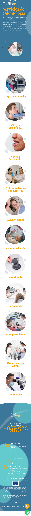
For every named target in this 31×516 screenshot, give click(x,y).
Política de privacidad (17, 501)
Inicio (3, 506)
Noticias (19, 506)
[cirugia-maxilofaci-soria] (15, 112)
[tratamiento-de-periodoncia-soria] (15, 293)
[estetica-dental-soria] (15, 206)
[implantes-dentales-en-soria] (15, 84)
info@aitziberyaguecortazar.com (18, 463)
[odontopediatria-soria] (15, 235)
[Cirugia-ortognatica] (15, 143)
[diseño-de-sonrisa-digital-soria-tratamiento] (15, 350)
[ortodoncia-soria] (15, 264)
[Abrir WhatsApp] (27, 512)
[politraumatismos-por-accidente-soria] (15, 175)
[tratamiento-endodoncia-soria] (15, 381)
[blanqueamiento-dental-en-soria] (15, 322)
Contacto (4, 508)
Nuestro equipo (11, 506)
